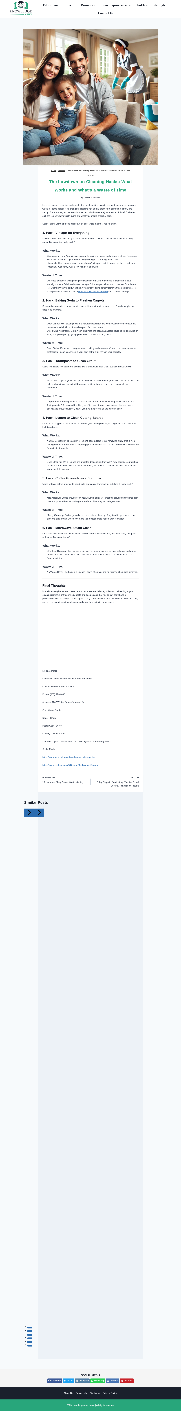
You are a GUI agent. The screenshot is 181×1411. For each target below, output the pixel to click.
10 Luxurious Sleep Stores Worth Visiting (62, 780)
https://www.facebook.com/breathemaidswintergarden (68, 757)
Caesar (87, 198)
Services (90, 175)
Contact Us (105, 13)
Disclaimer (95, 1393)
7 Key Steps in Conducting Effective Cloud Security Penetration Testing (118, 782)
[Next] (39, 813)
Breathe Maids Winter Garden (93, 291)
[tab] (29, 1327)
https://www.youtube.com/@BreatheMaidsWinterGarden (70, 765)
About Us (68, 1393)
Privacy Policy (110, 1393)
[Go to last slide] (29, 813)
